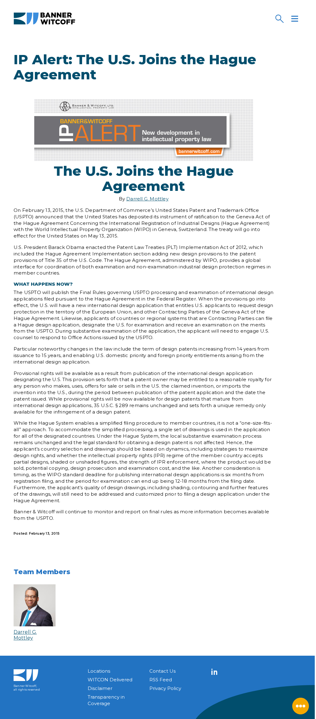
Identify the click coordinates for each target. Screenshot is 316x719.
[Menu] (294, 18)
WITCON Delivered (110, 680)
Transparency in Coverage (106, 700)
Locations (99, 671)
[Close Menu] (300, 706)
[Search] (279, 18)
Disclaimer (100, 688)
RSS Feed (160, 680)
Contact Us (162, 671)
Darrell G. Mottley (147, 199)
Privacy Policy (165, 688)
